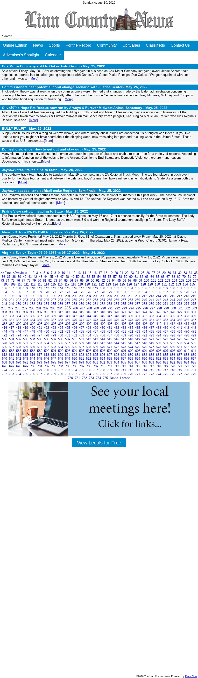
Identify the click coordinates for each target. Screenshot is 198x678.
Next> (114, 378)
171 (54, 292)
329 (180, 312)
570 (103, 347)
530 (19, 343)
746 (159, 370)
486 (103, 335)
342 (75, 316)
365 (40, 320)
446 (19, 331)
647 (54, 358)
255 (54, 304)
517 (124, 339)
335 (26, 316)
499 (193, 335)
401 (96, 324)
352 (145, 316)
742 (131, 370)
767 (110, 374)
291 (111, 308)
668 (5, 362)
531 (26, 343)
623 (82, 355)
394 (47, 324)
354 (159, 316)
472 (5, 335)
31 (175, 273)
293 (125, 308)
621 (68, 355)
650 (75, 358)
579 (166, 347)
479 (54, 335)
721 (180, 366)
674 (47, 362)
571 (110, 347)
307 (26, 312)
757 (40, 374)
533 (40, 343)
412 (173, 324)
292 (118, 308)
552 (173, 343)
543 (110, 343)
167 (26, 292)
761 (68, 374)
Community (107, 45)
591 (54, 351)
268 (145, 304)
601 (124, 351)
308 (33, 312)
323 (138, 312)
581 (180, 347)
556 (5, 347)
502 (19, 339)
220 (5, 300)
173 (68, 292)
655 (110, 358)
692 (173, 362)
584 (5, 351)
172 (61, 292)
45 (52, 276)
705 (68, 366)
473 (12, 335)
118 (74, 284)
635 (166, 355)
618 (47, 355)
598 (103, 351)
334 (19, 316)
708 (89, 366)
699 (26, 366)
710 (103, 366)
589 (40, 351)
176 (89, 292)
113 (40, 284)
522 (159, 339)
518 (131, 339)
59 (126, 276)
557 (12, 347)
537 (68, 343)
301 (181, 308)
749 (180, 370)
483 (82, 335)
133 (179, 284)
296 (146, 308)
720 (173, 366)
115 (54, 284)
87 (77, 280)
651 (82, 358)
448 (33, 331)
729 (40, 370)
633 (152, 355)
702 (47, 366)
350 (131, 316)
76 (18, 280)
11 (69, 273)
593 (68, 351)
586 (19, 351)
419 (26, 327)
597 (96, 351)
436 (145, 327)
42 (36, 276)
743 (138, 370)
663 (166, 358)
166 (19, 292)
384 (173, 320)
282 (46, 308)
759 (54, 374)
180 (117, 292)
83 (56, 280)
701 (40, 366)
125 (123, 284)
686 (131, 362)
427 (82, 327)
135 (192, 284)
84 (61, 280)
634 (159, 355)
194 (19, 296)
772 (145, 374)
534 (47, 343)
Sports (54, 45)
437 (152, 327)
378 (131, 320)
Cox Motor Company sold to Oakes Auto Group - (53, 66)
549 (152, 343)
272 (173, 304)
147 (82, 288)
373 (96, 320)
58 (121, 276)
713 (124, 366)
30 (170, 273)
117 (67, 284)
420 (33, 327)
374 (103, 320)
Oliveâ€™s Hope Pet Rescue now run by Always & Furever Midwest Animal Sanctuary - (84, 108)
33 (186, 273)
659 (138, 358)
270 (159, 304)
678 (75, 362)
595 (82, 351)
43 (41, 276)
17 (101, 273)
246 (187, 300)
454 (75, 331)
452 (61, 331)
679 (82, 362)
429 (96, 327)
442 (187, 327)
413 (180, 324)
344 (89, 316)
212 (145, 296)
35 (196, 273)
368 (61, 320)
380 (145, 320)
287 (83, 308)
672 (33, 362)
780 (71, 378)
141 (40, 288)
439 (166, 327)
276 (4, 308)
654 (103, 358)
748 (173, 370)
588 (33, 351)
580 (173, 347)
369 (68, 320)
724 (5, 370)
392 (33, 324)
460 (117, 331)
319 (110, 312)
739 (110, 370)
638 (187, 355)
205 (96, 296)
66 (163, 276)
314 (75, 312)
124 (116, 284)
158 (159, 288)
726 (19, 370)
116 (61, 284)
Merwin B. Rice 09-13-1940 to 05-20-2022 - (47, 232)
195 (26, 296)
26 (148, 273)
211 (138, 296)
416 (5, 327)
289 (97, 308)
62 (142, 276)
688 (145, 362)
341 (68, 316)
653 (96, 358)
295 (139, 308)
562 (47, 347)
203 (82, 296)
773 (152, 374)
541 (96, 343)
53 (94, 276)
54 (99, 276)
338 (47, 316)
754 (19, 374)
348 (117, 316)
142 (47, 288)
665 (180, 358)
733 (68, 370)
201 (68, 296)
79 (34, 280)
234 (103, 300)
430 (103, 327)
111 (27, 284)
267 (138, 304)
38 (14, 276)
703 (54, 366)
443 (193, 327)
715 (138, 366)
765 (96, 374)
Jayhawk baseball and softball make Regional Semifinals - (61, 191)
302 (188, 308)
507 (54, 339)
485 (96, 335)
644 (33, 358)
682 (103, 362)
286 (76, 308)
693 (180, 362)
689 (152, 362)
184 (145, 292)
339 (54, 316)
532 (33, 343)
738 (103, 370)
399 (82, 324)
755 (26, 374)
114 (47, 284)
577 (152, 347)
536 (61, 343)
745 (152, 370)
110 (20, 284)
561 (40, 347)
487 (110, 335)
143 (54, 288)
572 (117, 347)
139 (26, 288)
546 (131, 343)
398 (75, 324)
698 (19, 366)
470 (187, 331)
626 (103, 355)
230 (75, 300)
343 (82, 316)
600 (117, 351)
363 (26, 320)
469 (180, 331)
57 (115, 276)
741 (124, 370)
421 (40, 327)
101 (154, 280)
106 (189, 280)
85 (66, 280)
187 (166, 292)
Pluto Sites (191, 676)
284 (60, 308)
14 (85, 273)
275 (193, 304)
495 (166, 335)
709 (96, 366)
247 (193, 300)
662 (159, 358)
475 (26, 335)
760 (61, 374)
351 (138, 316)
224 (33, 300)
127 (137, 284)
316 (89, 312)
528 (5, 343)
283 (53, 308)
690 (159, 362)
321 (124, 312)
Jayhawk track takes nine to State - (42, 170)
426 (75, 327)
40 (25, 276)
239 (138, 300)
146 (75, 288)
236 (117, 300)
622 (75, 355)
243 (166, 300)
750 (187, 370)
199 (54, 296)
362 (19, 320)
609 (180, 351)
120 (88, 284)
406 (131, 324)
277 (11, 308)
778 (187, 374)
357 (180, 316)
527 (193, 339)
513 (96, 339)
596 (89, 351)
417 (12, 327)
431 (110, 327)
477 (40, 335)
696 (5, 366)
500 (5, 339)
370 (75, 320)
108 (6, 284)
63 (147, 276)
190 (187, 292)
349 (124, 316)
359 (193, 316)
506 (47, 339)
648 (61, 358)
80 (40, 280)
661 (152, 358)
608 (173, 351)
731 (54, 370)
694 (187, 362)
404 (117, 324)
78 (29, 280)
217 (180, 296)
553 (180, 343)
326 (159, 312)
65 (158, 276)
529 (12, 343)
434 (131, 327)
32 (180, 273)
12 (74, 273)
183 (138, 292)
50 (78, 276)
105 (182, 280)
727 (26, 370)
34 (191, 273)
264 (117, 304)
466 (159, 331)
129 (151, 284)
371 (82, 320)
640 (5, 358)
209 (124, 296)
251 (26, 304)
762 (75, 374)
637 (180, 355)
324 (145, 312)
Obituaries (131, 45)
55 (105, 276)
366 (47, 320)
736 (89, 370)
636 (173, 355)
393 (40, 324)
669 (12, 362)
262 (103, 304)
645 (40, 358)
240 (145, 300)
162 (187, 288)
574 (131, 347)
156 (145, 288)
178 (103, 292)
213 (152, 296)
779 (193, 374)
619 (54, 355)
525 (180, 339)
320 (117, 312)
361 (12, 320)
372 (89, 320)
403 (110, 324)
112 (33, 284)
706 (75, 366)
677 (68, 362)
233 (96, 300)
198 (47, 296)
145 (68, 288)
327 (166, 312)
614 (19, 355)
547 (138, 343)
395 (54, 324)
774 (159, 374)
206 (103, 296)
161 (180, 288)
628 (117, 355)
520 (145, 339)
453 (68, 331)
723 (193, 366)
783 (92, 378)
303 (194, 308)
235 (110, 300)
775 (166, 374)
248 (5, 304)
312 (61, 312)
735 (82, 370)
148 (89, 288)
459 (110, 331)
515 (110, 339)
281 (39, 308)
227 (54, 300)
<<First (6, 273)
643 (26, 358)
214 (159, 296)
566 (75, 347)
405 (124, 324)
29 (164, 273)
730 (47, 370)
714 (131, 366)
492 (145, 335)
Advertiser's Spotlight (21, 55)
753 (12, 374)
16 (95, 273)
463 (138, 331)
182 (131, 292)
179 (110, 292)
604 (145, 351)
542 (103, 343)
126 (130, 284)
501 (12, 339)
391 (26, 324)
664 (173, 358)
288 (90, 308)
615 (26, 355)
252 (33, 304)
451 (54, 331)
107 (195, 280)
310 (47, 312)
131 (165, 284)
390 (19, 324)
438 (159, 327)
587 (26, 351)
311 (54, 312)
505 (40, 339)
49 (73, 276)
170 (47, 292)
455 (82, 331)
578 (159, 347)
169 (40, 292)
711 (110, 366)
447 (26, 331)
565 (68, 347)
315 (82, 312)
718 (159, 366)
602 (131, 351)
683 (110, 362)
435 (138, 327)
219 (193, 296)
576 (145, 347)
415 (193, 324)
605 (152, 351)
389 (12, 324)
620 (61, 355)
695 (193, 362)
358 (187, 316)
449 (40, 331)
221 (12, 300)
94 (114, 280)
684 (117, 362)
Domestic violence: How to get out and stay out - (54, 149)
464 (145, 331)
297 (153, 308)
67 (168, 276)
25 (143, 273)
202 (75, 296)
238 (131, 300)
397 (68, 324)
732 (61, 370)
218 (187, 296)
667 (193, 358)
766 (103, 374)
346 (103, 316)
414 (187, 324)
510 (75, 339)
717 (152, 366)
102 (161, 280)
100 (147, 280)
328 (173, 312)
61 (136, 276)
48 (67, 276)
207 (110, 296)
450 (47, 331)
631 (138, 355)
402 (103, 324)
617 (40, 355)
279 (25, 308)
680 (89, 362)
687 (138, 362)
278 (18, 308)
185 (152, 292)
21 (122, 273)
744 (145, 370)
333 (12, 316)
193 (12, 296)
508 (61, 339)
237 (124, 300)
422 (47, 327)
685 (124, 362)
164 (5, 292)
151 (110, 288)
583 (193, 347)
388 (5, 324)
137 (12, 288)
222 (19, 300)
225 (40, 300)
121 (95, 284)
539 (82, 343)
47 (62, 276)
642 (19, 358)
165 (12, 292)
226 (47, 300)
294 (132, 308)
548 (145, 343)
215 (166, 296)
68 (174, 276)
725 (12, 370)
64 (152, 276)
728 (33, 370)
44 (46, 276)
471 (193, 331)
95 (119, 280)
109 (13, 284)
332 (5, 316)
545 (124, 343)
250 (19, 304)
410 (159, 324)
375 (110, 320)
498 (187, 335)
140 (33, 288)
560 (33, 347)
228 (61, 300)
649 (68, 358)
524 (173, 339)
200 (61, 296)
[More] (33, 78)
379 (138, 320)
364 (33, 320)
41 (30, 276)
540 (89, 343)
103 (168, 280)
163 (193, 288)
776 (173, 374)
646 (47, 358)
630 (131, 355)
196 (33, 296)
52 (89, 276)
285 (68, 308)
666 (187, 358)
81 (45, 280)
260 (89, 304)
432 (117, 327)
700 (33, 366)
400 (89, 324)
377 (124, 320)
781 (78, 378)
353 (152, 316)
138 (19, 288)
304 (5, 312)
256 (61, 304)
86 (72, 280)
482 (75, 335)
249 (12, 304)
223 (26, 300)
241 (152, 300)
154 (131, 288)
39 (20, 276)
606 (159, 351)
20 (116, 273)
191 (193, 292)
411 (166, 324)
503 (26, 339)
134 (186, 284)
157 (152, 288)
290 (104, 308)
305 (12, 312)
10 (64, 273)
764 (89, 374)
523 (166, 339)
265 (124, 304)
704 (61, 366)
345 (96, 316)
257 (68, 304)
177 (96, 292)
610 (187, 351)
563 (54, 347)
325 (152, 312)
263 (110, 304)
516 (117, 339)
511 (82, 339)
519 (138, 339)
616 (33, 355)
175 (82, 292)
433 (124, 327)
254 (47, 304)
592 (61, 351)
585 (12, 351)
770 (131, 374)
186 (159, 292)
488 (117, 335)
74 (8, 280)
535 (54, 343)
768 (117, 374)
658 (131, 358)
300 (174, 308)
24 (138, 273)
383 (166, 320)
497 (180, 335)
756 (33, 374)
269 (152, 304)
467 (166, 331)
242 (159, 300)
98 (135, 280)
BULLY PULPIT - (26, 128)
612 (5, 355)
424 (61, 327)
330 (187, 312)
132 (172, 284)
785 (106, 378)
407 (138, 324)
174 (75, 292)
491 (138, 335)
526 (187, 339)
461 (124, 331)
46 (57, 276)
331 (193, 312)
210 (131, 296)
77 (24, 280)
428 (89, 327)
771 (138, 374)
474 (19, 335)
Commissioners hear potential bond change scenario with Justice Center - (75, 87)
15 (90, 273)
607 (166, 351)
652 (89, 358)
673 (40, 362)
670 (19, 362)
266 (131, 304)
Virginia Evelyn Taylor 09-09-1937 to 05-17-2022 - (53, 253)
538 (75, 343)
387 (193, 320)
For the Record (78, 45)
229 (68, 300)
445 (12, 331)
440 (173, 327)
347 (110, 316)
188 (173, 292)
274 (187, 304)
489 (124, 335)
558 (19, 347)
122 (102, 284)
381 (152, 320)
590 (47, 351)
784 (99, 378)
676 (61, 362)
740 (117, 370)
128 (144, 284)
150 (103, 288)
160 (173, 288)
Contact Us (180, 45)
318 (103, 312)
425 (68, 327)
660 (145, 358)
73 (2, 280)
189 (180, 292)
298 (160, 308)
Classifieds (155, 45)
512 (89, 339)
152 (117, 288)
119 (81, 284)
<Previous (20, 273)
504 (33, 339)
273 (180, 304)
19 (111, 273)
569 (96, 347)
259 (82, 304)
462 (131, 331)
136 (5, 288)
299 (167, 308)
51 (83, 276)
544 (117, 343)
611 (193, 351)
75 (13, 280)
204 (89, 296)
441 (180, 327)
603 (138, 351)
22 (127, 273)
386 (187, 320)
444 (5, 331)
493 (152, 335)
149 (96, 288)
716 (145, 366)
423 (54, 327)
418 (19, 327)
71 (190, 276)
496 (173, 335)
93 (109, 280)
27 (154, 273)
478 (47, 335)
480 (61, 335)
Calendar (53, 55)
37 (9, 276)
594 (75, 351)
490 (131, 335)
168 (33, 292)
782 (85, 378)
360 (5, 320)
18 (106, 273)
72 (194, 276)
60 (131, 276)
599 (110, 351)
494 (159, 335)
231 (82, 300)
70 (184, 276)
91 (98, 280)
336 (33, 316)
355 (166, 316)
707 (82, 366)
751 (193, 370)
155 (138, 288)
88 (82, 280)
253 (40, 304)
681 (96, 362)
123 (109, 284)
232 (89, 300)
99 (141, 280)
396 (61, 324)
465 (152, 331)
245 (180, 300)
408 (145, 324)
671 (26, 362)
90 (93, 280)
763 (82, 374)
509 (68, 339)
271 (166, 304)
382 (159, 320)
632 (145, 355)
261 (96, 304)
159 (166, 288)
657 (124, 358)
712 (117, 366)
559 (26, 347)
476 (33, 335)
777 (180, 374)
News (38, 45)
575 (138, 347)
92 (103, 280)
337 (40, 316)
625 (96, 355)
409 (152, 324)
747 (166, 370)
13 (79, 273)
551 (166, 343)
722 (187, 366)
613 (12, 355)
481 (68, 335)
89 (87, 280)
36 (4, 276)
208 (117, 296)
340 (61, 316)
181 (124, 292)
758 (47, 374)
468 (173, 331)
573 (124, 347)
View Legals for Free (99, 442)
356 (173, 316)
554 (187, 343)
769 (124, 374)
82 (50, 280)
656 (117, 358)
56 (110, 276)
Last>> (125, 378)
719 (166, 366)
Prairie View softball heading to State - (45, 211)
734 (75, 370)
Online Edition (15, 45)
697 (12, 366)
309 (40, 312)
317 (96, 312)
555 (193, 343)
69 (179, 276)
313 (68, 312)
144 (61, 288)
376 (117, 320)
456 (89, 331)
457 (96, 331)
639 (193, 355)
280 (32, 308)
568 (89, 347)
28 (159, 273)
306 (19, 312)
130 (158, 284)
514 (103, 339)
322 (131, 312)
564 (61, 347)
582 (187, 347)
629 (124, 355)
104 (175, 280)
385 (180, 320)
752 (5, 374)
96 (125, 280)
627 (110, 355)
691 (166, 362)
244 (173, 300)
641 (12, 358)
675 (54, 362)
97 (130, 280)
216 (173, 296)
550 (159, 343)
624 (89, 355)
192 (5, 296)
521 (152, 339)
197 (40, 296)
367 (54, 320)
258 (75, 304)
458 (103, 331)
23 (132, 273)
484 (89, 335)
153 (124, 288)
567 (82, 347)
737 (96, 370)
